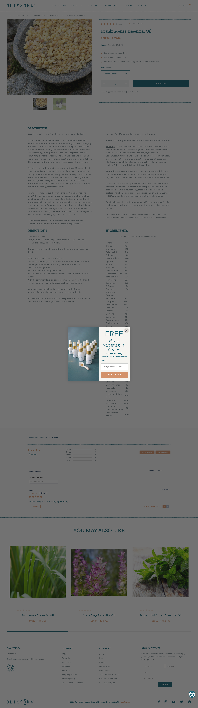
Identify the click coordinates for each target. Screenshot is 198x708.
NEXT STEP (114, 375)
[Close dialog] (126, 330)
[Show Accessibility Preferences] (192, 694)
